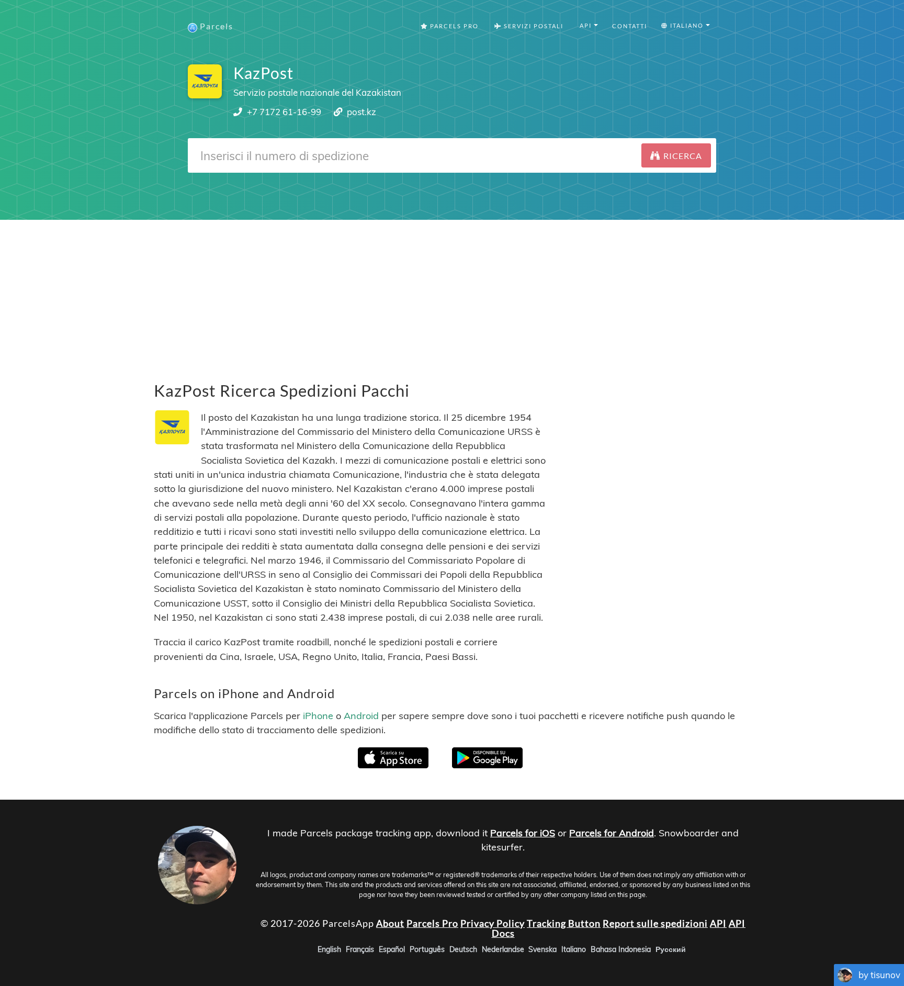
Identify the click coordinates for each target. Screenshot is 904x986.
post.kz (361, 111)
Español (392, 949)
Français (360, 949)
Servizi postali (532, 26)
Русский (671, 949)
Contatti (629, 26)
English (329, 949)
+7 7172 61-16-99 (284, 111)
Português (427, 949)
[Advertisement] (452, 293)
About (390, 923)
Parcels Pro (453, 26)
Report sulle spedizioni (655, 923)
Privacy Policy (492, 923)
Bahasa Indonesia (621, 949)
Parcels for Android (611, 833)
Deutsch (463, 949)
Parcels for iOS (522, 833)
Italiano (573, 949)
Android (361, 715)
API (718, 923)
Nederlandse (503, 949)
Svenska (542, 949)
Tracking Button (564, 923)
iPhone (318, 715)
